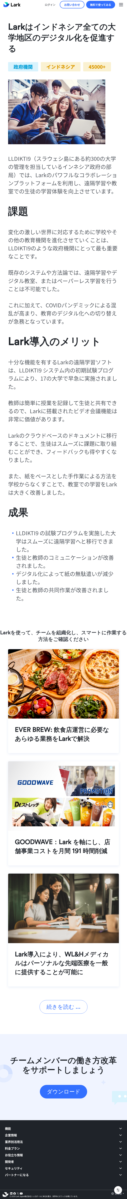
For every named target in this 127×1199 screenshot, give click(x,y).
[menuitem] (63, 1128)
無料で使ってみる (100, 5)
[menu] (63, 1154)
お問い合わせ (72, 5)
